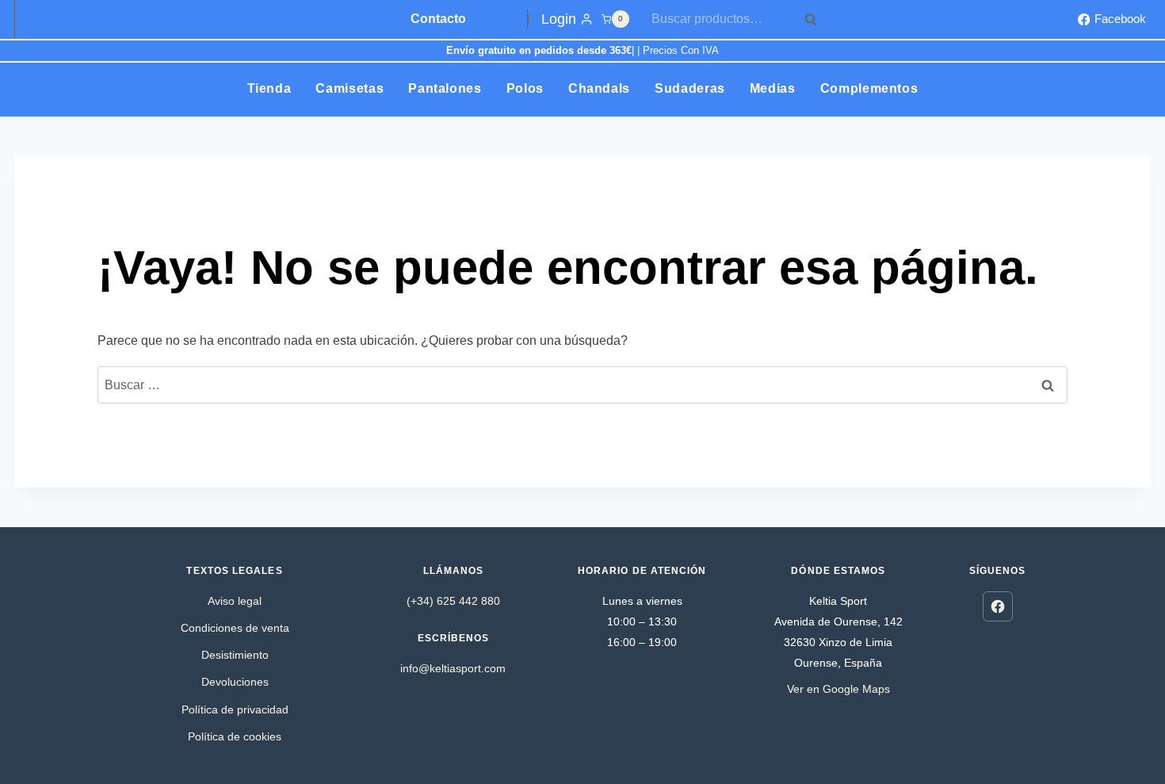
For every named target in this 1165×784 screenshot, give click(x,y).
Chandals (599, 88)
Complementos (869, 88)
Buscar (815, 19)
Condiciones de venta (235, 627)
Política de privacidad (234, 709)
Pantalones (444, 88)
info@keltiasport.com (453, 668)
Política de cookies (234, 736)
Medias (773, 88)
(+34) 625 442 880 (453, 601)
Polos (525, 88)
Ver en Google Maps (838, 689)
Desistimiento (235, 654)
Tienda (269, 88)
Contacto (438, 18)
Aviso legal (235, 601)
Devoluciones (235, 681)
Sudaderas (690, 88)
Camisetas (349, 88)
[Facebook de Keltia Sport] (998, 606)
